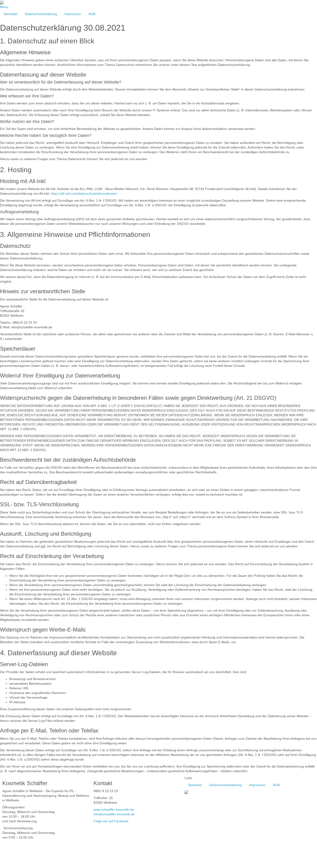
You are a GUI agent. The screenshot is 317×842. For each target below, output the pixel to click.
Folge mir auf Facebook (111, 821)
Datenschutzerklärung (41, 14)
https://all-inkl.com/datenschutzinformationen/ (84, 193)
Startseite (10, 14)
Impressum (73, 14)
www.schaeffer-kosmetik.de (114, 809)
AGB (91, 14)
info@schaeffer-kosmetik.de (114, 814)
